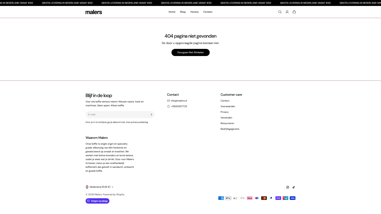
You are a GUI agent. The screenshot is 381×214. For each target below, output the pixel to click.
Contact (225, 100)
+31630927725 (179, 106)
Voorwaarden (228, 106)
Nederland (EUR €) (100, 186)
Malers (98, 194)
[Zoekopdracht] (280, 12)
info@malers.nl (179, 100)
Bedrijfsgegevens (230, 128)
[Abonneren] (151, 114)
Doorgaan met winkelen (190, 52)
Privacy (225, 112)
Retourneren (227, 123)
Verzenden (226, 117)
